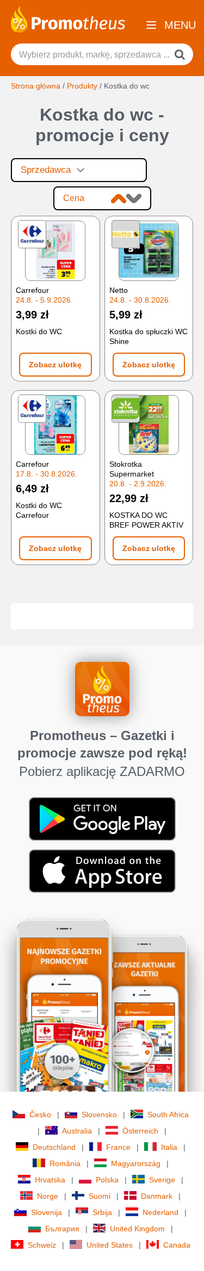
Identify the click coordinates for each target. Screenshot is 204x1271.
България (62, 1228)
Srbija (102, 1212)
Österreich (140, 1130)
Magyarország (135, 1163)
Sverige (162, 1179)
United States (109, 1245)
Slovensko (99, 1114)
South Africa (168, 1114)
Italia (169, 1147)
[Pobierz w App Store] (102, 870)
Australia (77, 1130)
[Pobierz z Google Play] (102, 818)
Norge (47, 1196)
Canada (176, 1245)
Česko (40, 1114)
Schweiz (42, 1245)
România (65, 1163)
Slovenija (46, 1212)
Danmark (156, 1196)
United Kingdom (137, 1228)
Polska (107, 1179)
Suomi (99, 1196)
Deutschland (54, 1147)
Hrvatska (50, 1179)
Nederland (160, 1212)
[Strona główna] (68, 18)
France (118, 1147)
